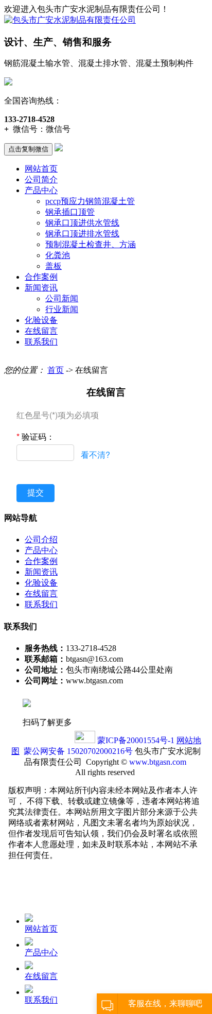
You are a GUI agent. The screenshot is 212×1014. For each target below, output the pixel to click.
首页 (55, 370)
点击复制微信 (28, 149)
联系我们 (41, 341)
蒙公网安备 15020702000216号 (78, 751)
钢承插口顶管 (70, 212)
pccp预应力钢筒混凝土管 (90, 201)
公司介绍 (41, 539)
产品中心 (41, 190)
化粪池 (57, 255)
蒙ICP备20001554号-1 (135, 740)
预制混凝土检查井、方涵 (90, 244)
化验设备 (41, 320)
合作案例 (41, 276)
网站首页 (41, 168)
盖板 (53, 266)
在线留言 (41, 330)
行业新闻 (61, 309)
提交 (35, 492)
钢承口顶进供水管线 (82, 222)
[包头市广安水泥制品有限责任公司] (70, 19)
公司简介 (41, 179)
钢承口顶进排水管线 (82, 233)
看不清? (95, 454)
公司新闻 (61, 298)
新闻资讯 (41, 287)
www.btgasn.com (157, 762)
